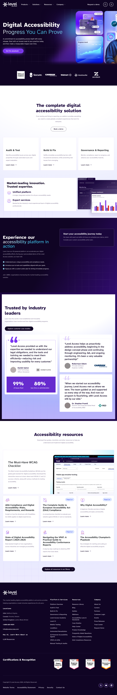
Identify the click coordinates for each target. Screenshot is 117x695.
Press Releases (99, 621)
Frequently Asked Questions (81, 633)
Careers (97, 608)
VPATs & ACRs (55, 640)
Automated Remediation (58, 631)
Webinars (75, 614)
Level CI (53, 621)
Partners (97, 611)
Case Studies (76, 623)
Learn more (11, 165)
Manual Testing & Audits (58, 643)
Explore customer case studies (19, 329)
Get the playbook (12, 51)
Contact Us (60, 687)
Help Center (76, 626)
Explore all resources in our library (57, 569)
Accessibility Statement (26, 687)
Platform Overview (56, 604)
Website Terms (8, 687)
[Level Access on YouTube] (106, 685)
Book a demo (58, 129)
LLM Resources (9, 639)
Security (50, 687)
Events (96, 618)
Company (60, 4)
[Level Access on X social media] (101, 685)
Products (24, 4)
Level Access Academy (58, 618)
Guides (74, 611)
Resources (48, 4)
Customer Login (99, 614)
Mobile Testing (55, 625)
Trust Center (98, 625)
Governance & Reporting (58, 614)
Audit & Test (54, 608)
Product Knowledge (79, 630)
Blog (73, 608)
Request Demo (99, 628)
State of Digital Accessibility (82, 637)
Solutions (35, 4)
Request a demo (93, 4)
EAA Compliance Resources (81, 640)
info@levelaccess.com (11, 629)
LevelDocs (53, 628)
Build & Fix (54, 611)
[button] (105, 4)
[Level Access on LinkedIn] (111, 685)
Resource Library (78, 604)
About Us (97, 604)
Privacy (41, 687)
